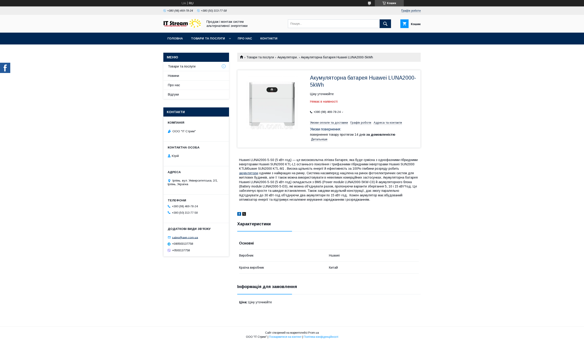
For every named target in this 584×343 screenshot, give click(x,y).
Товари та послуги (208, 38)
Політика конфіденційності (321, 336)
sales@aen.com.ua (185, 237)
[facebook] (239, 214)
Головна (175, 38)
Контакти (268, 38)
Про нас (245, 38)
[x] (244, 214)
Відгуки (173, 94)
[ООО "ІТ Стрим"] (182, 27)
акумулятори (248, 173)
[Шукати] (385, 23)
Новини (173, 76)
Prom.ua (313, 332)
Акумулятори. (287, 57)
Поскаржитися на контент (285, 336)
